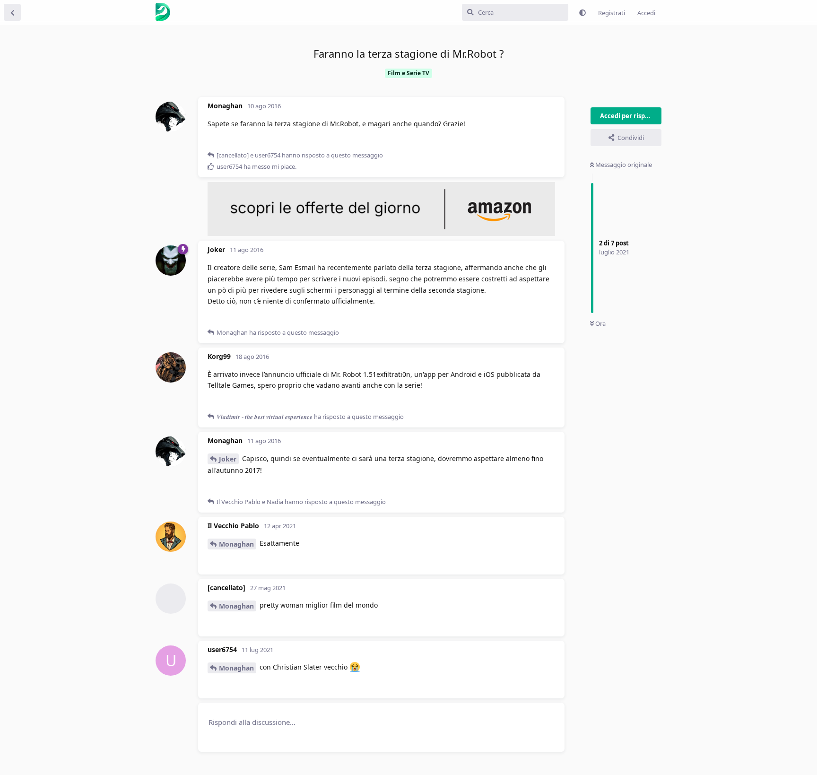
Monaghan (236, 544)
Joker (227, 458)
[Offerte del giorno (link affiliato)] (381, 233)
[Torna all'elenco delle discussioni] (12, 12)
